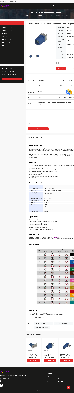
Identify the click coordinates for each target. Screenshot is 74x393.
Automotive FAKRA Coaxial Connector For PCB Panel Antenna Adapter (32, 356)
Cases (59, 376)
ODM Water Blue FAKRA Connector (43, 323)
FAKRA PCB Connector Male (42, 327)
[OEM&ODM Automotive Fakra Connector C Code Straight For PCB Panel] (41, 39)
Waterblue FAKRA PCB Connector (63, 323)
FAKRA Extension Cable (7, 39)
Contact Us (48, 381)
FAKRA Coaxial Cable (7, 42)
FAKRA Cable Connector (7, 58)
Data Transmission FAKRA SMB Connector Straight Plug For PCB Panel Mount (49, 356)
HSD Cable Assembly (7, 36)
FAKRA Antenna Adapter (7, 45)
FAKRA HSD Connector (7, 27)
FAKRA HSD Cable (6, 49)
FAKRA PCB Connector (31, 15)
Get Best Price (61, 68)
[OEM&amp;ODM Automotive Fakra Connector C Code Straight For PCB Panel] (33, 345)
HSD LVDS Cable (6, 52)
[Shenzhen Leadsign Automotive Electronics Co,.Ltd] (4, 5)
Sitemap (59, 378)
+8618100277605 (12, 74)
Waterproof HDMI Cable (7, 61)
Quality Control (49, 378)
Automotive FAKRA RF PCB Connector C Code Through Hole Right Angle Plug (66, 356)
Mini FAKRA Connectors (7, 33)
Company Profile (49, 373)
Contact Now (12, 79)
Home (23, 15)
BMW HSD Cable (6, 55)
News (59, 373)
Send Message (38, 129)
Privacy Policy (60, 381)
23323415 (12, 71)
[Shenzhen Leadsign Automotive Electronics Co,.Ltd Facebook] (57, 63)
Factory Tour (48, 376)
